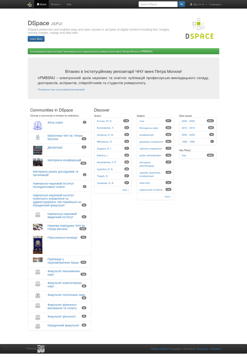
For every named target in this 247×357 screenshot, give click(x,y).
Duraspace (202, 348)
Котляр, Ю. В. (104, 121)
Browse (55, 4)
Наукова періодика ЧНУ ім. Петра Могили (66, 227)
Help (69, 4)
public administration (150, 155)
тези (141, 121)
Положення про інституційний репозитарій (61, 89)
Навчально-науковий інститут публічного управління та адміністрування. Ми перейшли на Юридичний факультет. (57, 200)
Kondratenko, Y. (105, 127)
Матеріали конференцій (64, 160)
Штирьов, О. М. (105, 134)
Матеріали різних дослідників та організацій (55, 173)
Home (42, 4)
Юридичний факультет (63, 325)
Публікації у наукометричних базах (63, 260)
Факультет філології (62, 316)
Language (214, 4)
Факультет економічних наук (64, 272)
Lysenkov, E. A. (105, 169)
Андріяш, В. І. (104, 148)
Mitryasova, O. (104, 141)
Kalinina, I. (102, 155)
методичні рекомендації (146, 164)
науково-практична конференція (149, 174)
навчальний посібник (150, 189)
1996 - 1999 (188, 141)
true (184, 155)
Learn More (36, 38)
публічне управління (150, 148)
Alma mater (55, 122)
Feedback (215, 348)
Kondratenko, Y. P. (106, 162)
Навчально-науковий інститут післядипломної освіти (53, 185)
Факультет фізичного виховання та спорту (62, 306)
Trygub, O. (102, 176)
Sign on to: (198, 4)
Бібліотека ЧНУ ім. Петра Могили (65, 137)
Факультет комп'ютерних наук (65, 284)
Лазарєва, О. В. (105, 183)
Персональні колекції (62, 237)
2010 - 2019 (188, 127)
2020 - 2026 (188, 121)
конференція (146, 134)
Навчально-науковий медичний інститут (62, 215)
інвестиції (144, 182)
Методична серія (148, 127)
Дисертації (55, 147)
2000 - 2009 (188, 134)
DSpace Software (160, 348)
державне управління (151, 141)
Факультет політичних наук (66, 294)
